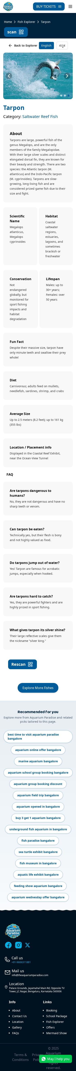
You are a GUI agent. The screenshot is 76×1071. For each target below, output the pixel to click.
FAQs (15, 1033)
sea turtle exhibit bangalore (38, 852)
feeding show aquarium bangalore (38, 886)
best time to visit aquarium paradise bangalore (33, 736)
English (46, 45)
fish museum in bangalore (38, 863)
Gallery (17, 1027)
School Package (56, 1016)
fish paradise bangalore (38, 840)
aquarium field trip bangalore (38, 795)
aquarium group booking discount (38, 784)
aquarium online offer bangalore (38, 750)
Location (18, 1022)
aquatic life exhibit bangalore (38, 874)
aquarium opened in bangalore (38, 806)
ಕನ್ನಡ (62, 45)
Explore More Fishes (38, 688)
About (16, 1010)
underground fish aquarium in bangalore (38, 829)
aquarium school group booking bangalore (38, 772)
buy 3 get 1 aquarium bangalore (38, 818)
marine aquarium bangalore (38, 761)
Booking (51, 1010)
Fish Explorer (55, 1022)
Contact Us (19, 1016)
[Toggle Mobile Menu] (70, 6)
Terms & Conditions (20, 1057)
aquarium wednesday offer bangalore (38, 897)
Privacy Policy (37, 1057)
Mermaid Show (56, 1033)
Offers (50, 1027)
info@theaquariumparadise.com (30, 975)
